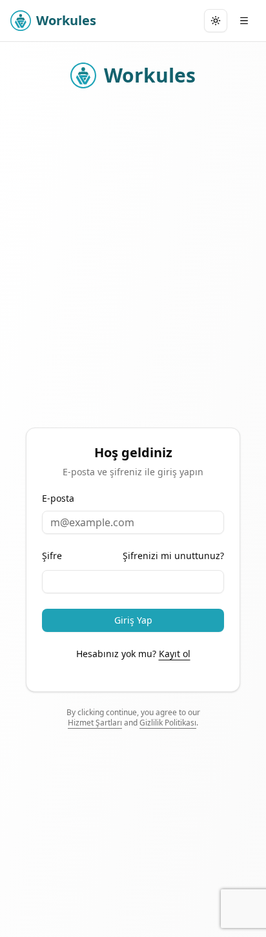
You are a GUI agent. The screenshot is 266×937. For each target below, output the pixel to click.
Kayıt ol (174, 653)
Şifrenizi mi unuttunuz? (173, 555)
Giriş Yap (133, 620)
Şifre (52, 555)
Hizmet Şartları (95, 722)
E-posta (58, 498)
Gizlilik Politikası (167, 722)
